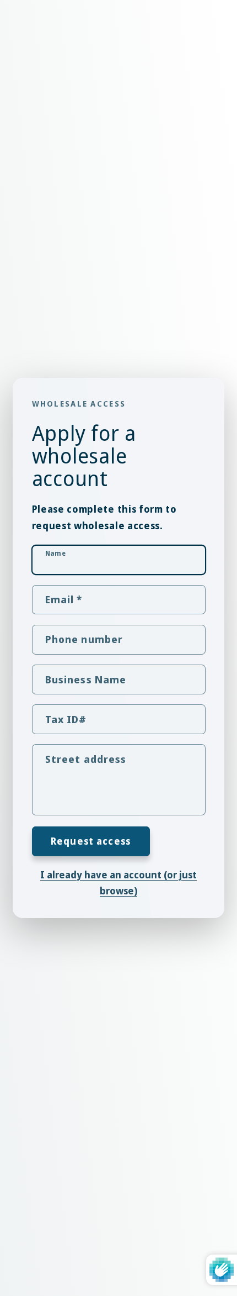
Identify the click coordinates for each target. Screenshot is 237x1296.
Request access (91, 841)
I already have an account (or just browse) (118, 882)
